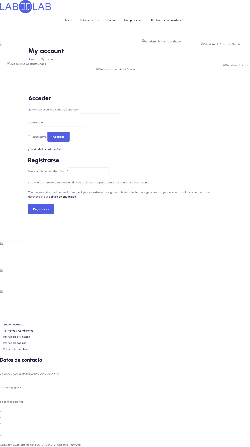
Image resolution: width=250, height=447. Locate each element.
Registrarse (41, 209)
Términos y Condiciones (18, 330)
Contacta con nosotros (166, 20)
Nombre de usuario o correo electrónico (53, 109)
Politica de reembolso (16, 349)
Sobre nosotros (89, 20)
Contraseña (36, 122)
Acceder (58, 137)
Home (32, 59)
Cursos (111, 20)
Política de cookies (14, 343)
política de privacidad (62, 196)
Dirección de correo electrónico (48, 171)
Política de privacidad (16, 336)
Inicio (68, 20)
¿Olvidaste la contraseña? (44, 149)
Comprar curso (133, 20)
